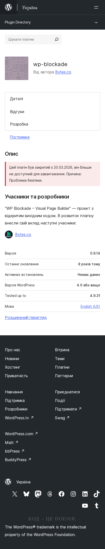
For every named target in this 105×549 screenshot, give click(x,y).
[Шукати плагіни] (57, 39)
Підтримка (20, 137)
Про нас (12, 349)
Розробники (16, 409)
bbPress (15, 451)
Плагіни (62, 367)
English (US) (90, 306)
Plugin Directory (18, 22)
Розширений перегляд (26, 317)
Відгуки (17, 111)
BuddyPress (18, 459)
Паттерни (64, 375)
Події (60, 400)
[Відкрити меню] (97, 7)
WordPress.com (21, 433)
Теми (59, 358)
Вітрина (62, 349)
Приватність (16, 375)
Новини (12, 358)
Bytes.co (63, 72)
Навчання (14, 391)
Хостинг (12, 367)
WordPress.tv (19, 417)
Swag (62, 417)
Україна (23, 481)
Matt (12, 442)
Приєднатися (67, 391)
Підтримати (68, 409)
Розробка (19, 124)
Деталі (16, 98)
